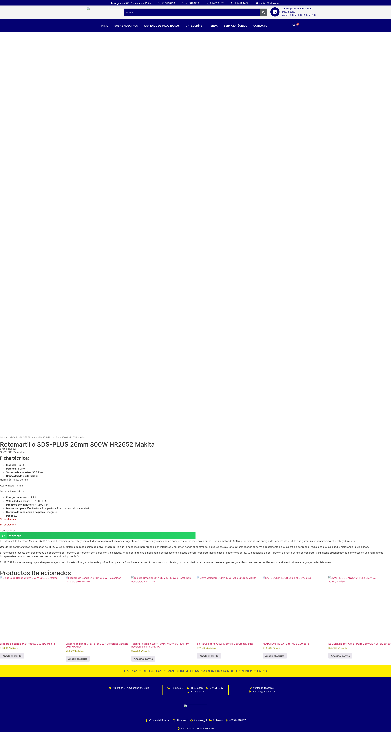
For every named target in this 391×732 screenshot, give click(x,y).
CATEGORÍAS (194, 25)
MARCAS (12, 437)
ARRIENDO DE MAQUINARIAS (162, 25)
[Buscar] (263, 12)
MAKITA (23, 437)
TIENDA (213, 25)
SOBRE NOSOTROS (126, 25)
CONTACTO (260, 25)
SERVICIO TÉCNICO (235, 25)
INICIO (104, 25)
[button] (98, 535)
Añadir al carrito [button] (12, 655)
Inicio (2, 437)
